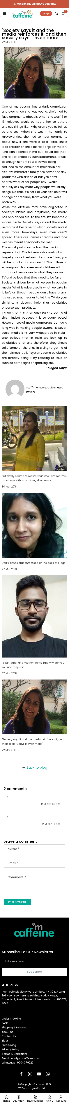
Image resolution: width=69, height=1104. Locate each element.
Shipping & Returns (14, 1027)
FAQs (5, 1023)
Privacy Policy (10, 1049)
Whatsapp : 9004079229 (17, 1062)
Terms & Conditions (14, 1054)
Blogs (5, 1040)
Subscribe (34, 972)
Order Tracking (11, 1018)
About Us (7, 1032)
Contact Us (9, 1036)
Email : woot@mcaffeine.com (21, 1058)
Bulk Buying (9, 1045)
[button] (5, 13)
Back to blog (36, 767)
